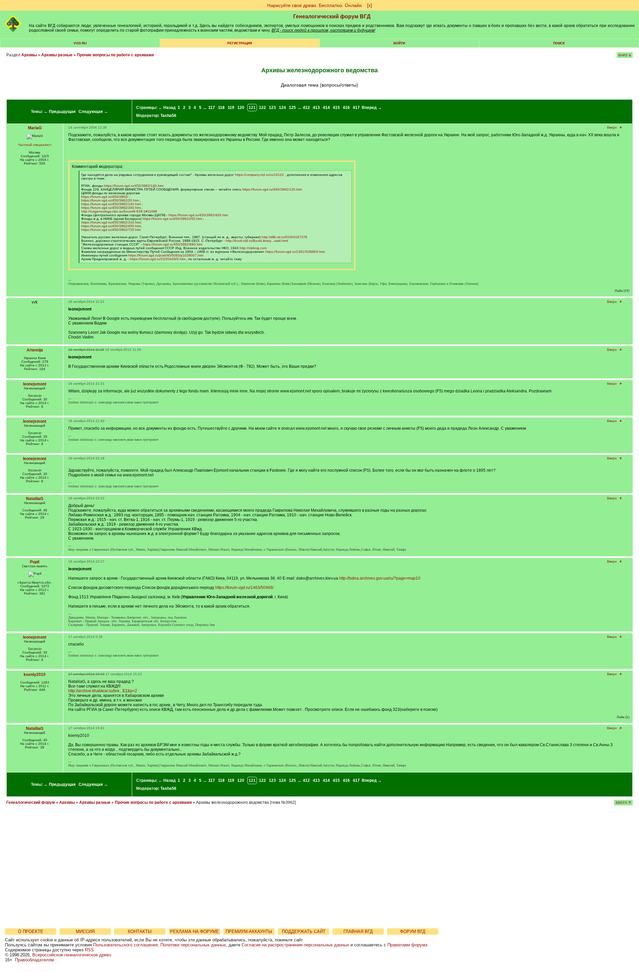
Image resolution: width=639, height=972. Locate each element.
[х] (369, 5)
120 (240, 107)
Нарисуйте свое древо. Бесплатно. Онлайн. (315, 5)
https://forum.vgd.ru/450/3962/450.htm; (111, 226)
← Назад (167, 107)
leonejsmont (34, 384)
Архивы (29, 55)
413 (316, 107)
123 (272, 107)
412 (306, 107)
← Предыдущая (60, 111)
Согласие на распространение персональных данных (295, 944)
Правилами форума (407, 944)
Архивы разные (57, 55)
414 (326, 107)
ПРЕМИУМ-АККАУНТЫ (249, 931)
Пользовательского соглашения (125, 944)
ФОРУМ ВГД (412, 931)
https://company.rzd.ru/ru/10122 (259, 175)
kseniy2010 (35, 674)
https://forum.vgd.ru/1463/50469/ (244, 587)
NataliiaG (34, 498)
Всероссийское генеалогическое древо (71, 954)
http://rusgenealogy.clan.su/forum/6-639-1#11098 (119, 211)
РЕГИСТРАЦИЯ (239, 43)
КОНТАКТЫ (140, 931)
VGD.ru (80, 43)
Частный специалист (35, 145)
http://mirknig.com (253, 248)
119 (231, 107)
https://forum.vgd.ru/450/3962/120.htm (272, 189)
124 (282, 107)
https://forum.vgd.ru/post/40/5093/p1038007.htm (165, 255)
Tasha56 (168, 115)
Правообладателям (34, 959)
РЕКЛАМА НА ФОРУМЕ (194, 931)
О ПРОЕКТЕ (30, 931)
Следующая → (93, 111)
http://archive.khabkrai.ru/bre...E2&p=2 (102, 691)
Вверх (612, 127)
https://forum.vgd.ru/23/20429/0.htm (157, 259)
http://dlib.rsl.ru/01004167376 (284, 237)
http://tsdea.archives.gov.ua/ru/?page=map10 (379, 578)
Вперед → (372, 107)
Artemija (35, 350)
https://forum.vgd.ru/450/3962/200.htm (111, 208)
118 (221, 107)
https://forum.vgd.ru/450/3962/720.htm (111, 230)
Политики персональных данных (193, 944)
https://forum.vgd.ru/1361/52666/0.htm (295, 251)
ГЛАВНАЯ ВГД (358, 931)
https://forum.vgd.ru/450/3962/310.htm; (111, 222)
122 (262, 107)
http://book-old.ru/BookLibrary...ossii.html (257, 241)
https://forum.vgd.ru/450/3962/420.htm (198, 215)
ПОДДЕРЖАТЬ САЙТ (303, 931)
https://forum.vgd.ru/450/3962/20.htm (110, 200)
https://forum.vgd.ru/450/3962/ (104, 197)
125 (292, 107)
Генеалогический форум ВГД (331, 16)
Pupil (34, 562)
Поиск (559, 43)
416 (346, 107)
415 (336, 107)
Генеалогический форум (30, 802)
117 (211, 107)
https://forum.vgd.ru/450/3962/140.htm (133, 186)
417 (356, 107)
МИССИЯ (85, 931)
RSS (89, 949)
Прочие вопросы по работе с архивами (115, 55)
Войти (399, 43)
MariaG (35, 128)
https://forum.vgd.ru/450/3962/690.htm (172, 244)
